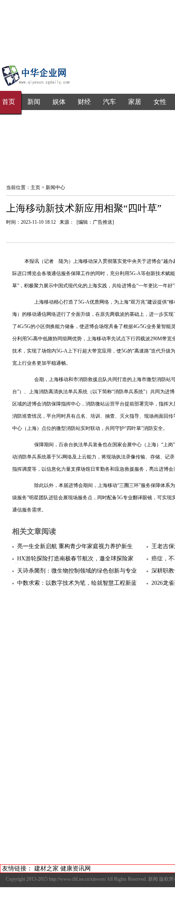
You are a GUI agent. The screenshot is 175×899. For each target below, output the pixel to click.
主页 (35, 187)
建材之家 (46, 868)
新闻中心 (55, 187)
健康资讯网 (75, 868)
